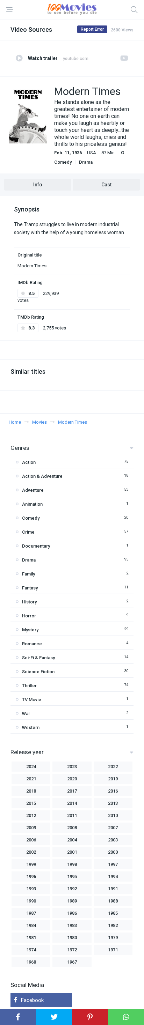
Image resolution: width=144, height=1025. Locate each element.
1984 (31, 925)
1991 (113, 888)
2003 (113, 839)
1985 (113, 913)
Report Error (92, 29)
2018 (31, 791)
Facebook (32, 1000)
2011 (72, 815)
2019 (113, 778)
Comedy (63, 162)
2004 (72, 839)
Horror (29, 615)
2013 (113, 803)
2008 (72, 827)
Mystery (30, 629)
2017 (72, 791)
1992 (72, 888)
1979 (113, 937)
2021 (31, 778)
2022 (113, 766)
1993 (31, 888)
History (29, 601)
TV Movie (31, 699)
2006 (31, 839)
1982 (113, 925)
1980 (72, 937)
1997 (113, 864)
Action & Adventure (42, 476)
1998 (72, 864)
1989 (72, 901)
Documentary (36, 546)
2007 (113, 827)
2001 (72, 852)
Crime (28, 532)
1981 (31, 937)
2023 (72, 766)
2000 (113, 852)
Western (30, 727)
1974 (31, 949)
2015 (31, 803)
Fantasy (30, 588)
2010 (113, 815)
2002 (31, 852)
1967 (72, 962)
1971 (113, 949)
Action (29, 462)
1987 (31, 913)
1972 (72, 949)
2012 (31, 815)
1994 (113, 876)
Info (37, 184)
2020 (72, 778)
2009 (31, 827)
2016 (113, 791)
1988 (113, 901)
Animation (32, 504)
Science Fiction (38, 671)
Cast (106, 184)
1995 (72, 876)
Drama (86, 162)
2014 (72, 803)
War (26, 713)
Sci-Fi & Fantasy (38, 657)
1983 (72, 925)
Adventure (33, 490)
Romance (32, 643)
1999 (31, 864)
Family (28, 574)
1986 (72, 913)
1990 (31, 901)
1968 (31, 962)
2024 (31, 766)
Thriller (29, 685)
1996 (31, 876)
